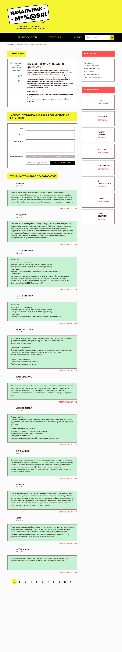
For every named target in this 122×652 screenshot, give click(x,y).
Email (21, 135)
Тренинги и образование (93, 77)
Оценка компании (16, 156)
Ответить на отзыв (68, 208)
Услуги (77, 37)
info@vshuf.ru (94, 68)
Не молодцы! (62, 156)
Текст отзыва (18, 141)
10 (65, 582)
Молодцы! (38, 156)
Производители (27, 37)
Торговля (55, 37)
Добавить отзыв (62, 162)
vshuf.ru (92, 71)
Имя (21, 128)
